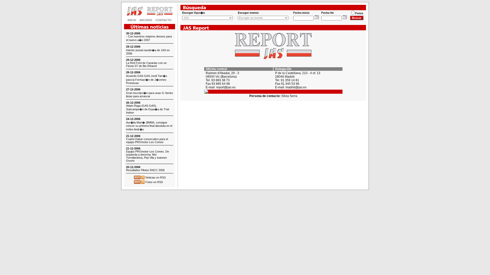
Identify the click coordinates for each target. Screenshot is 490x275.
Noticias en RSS (155, 177)
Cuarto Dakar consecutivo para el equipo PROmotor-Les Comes (147, 141)
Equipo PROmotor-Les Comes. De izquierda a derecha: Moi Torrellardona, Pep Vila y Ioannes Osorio (147, 156)
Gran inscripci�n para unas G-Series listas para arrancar (149, 94)
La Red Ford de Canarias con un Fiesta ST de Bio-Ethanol (146, 64)
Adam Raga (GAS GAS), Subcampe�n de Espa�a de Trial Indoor (147, 109)
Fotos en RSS (154, 182)
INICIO (132, 20)
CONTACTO (163, 20)
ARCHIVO (145, 20)
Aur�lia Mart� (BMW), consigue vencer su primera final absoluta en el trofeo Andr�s (149, 126)
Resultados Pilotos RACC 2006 (145, 170)
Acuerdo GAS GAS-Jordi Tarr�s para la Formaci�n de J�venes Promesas (146, 79)
